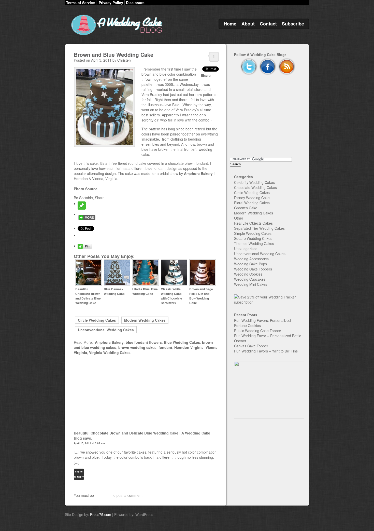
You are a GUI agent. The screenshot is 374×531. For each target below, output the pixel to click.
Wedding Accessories (251, 258)
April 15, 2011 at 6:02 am (89, 443)
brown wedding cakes (137, 347)
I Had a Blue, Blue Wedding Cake (145, 291)
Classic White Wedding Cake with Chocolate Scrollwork (171, 296)
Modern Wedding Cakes (145, 320)
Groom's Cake (245, 207)
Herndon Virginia (189, 347)
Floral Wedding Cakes (252, 202)
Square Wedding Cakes (253, 238)
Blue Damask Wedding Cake (114, 291)
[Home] (116, 35)
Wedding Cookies (248, 274)
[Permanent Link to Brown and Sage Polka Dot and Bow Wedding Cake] (202, 284)
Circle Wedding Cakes (97, 320)
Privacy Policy (111, 2)
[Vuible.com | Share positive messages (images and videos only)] (82, 208)
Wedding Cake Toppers (253, 268)
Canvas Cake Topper (251, 345)
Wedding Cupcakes (249, 279)
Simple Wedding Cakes (252, 233)
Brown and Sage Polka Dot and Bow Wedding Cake (201, 296)
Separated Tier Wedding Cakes (259, 228)
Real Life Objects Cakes (253, 223)
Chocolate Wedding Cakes (255, 187)
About (248, 23)
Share (206, 75)
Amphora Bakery (198, 173)
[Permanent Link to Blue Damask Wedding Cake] (117, 284)
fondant (165, 347)
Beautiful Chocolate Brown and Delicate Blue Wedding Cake (88, 296)
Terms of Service (80, 2)
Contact (268, 23)
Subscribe (293, 23)
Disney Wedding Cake (252, 197)
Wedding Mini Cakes (250, 284)
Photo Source (85, 188)
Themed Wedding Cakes (254, 243)
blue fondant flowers (144, 342)
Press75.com (100, 514)
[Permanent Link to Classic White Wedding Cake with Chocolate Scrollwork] (174, 284)
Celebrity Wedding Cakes (254, 182)
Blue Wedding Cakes (182, 342)
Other (238, 218)
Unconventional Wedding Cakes (106, 329)
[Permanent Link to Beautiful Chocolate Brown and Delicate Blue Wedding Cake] (88, 284)
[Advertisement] (146, 389)
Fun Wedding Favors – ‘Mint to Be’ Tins (266, 350)
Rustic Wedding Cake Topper (257, 330)
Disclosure (135, 2)
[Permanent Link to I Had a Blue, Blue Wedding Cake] (145, 284)
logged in (103, 495)
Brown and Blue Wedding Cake (113, 54)
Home (230, 23)
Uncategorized (245, 248)
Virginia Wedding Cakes (110, 352)
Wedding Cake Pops (250, 263)
